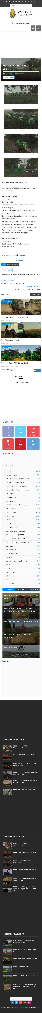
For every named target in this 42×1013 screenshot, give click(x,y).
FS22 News (9, 557)
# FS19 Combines (12, 264)
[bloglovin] (19, 2)
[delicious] (35, 2)
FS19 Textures (10, 509)
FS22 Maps (9, 546)
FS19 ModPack (10, 497)
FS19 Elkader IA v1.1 (14, 648)
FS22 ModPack (10, 550)
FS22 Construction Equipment (17, 531)
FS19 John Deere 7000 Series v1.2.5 (14, 363)
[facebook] (7, 2)
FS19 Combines (7, 301)
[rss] (25, 2)
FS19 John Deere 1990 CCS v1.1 (26, 958)
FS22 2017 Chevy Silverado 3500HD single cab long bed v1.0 (24, 889)
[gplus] (13, 2)
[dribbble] (22, 2)
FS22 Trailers (10, 580)
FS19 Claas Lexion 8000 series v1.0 (14, 317)
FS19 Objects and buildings (16, 505)
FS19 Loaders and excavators (17, 490)
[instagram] (32, 2)
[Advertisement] (21, 44)
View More (36, 294)
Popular (8, 589)
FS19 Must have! (11, 501)
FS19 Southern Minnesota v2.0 (25, 975)
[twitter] (10, 2)
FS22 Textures (10, 572)
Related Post (7, 295)
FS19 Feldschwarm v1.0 (10, 340)
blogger (37, 370)
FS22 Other (9, 565)
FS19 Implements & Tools (15, 486)
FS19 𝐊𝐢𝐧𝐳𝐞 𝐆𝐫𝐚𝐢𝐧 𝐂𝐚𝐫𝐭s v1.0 (24, 869)
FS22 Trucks (9, 583)
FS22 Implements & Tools (15, 538)
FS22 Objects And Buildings (16, 561)
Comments (33, 589)
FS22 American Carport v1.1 (24, 755)
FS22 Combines (11, 527)
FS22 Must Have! (11, 553)
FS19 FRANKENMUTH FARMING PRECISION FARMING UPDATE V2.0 (24, 986)
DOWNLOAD (21, 261)
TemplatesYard (19, 1007)
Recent (21, 589)
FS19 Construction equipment (17, 479)
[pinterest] (16, 2)
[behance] (28, 2)
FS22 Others (9, 568)
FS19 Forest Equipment (14, 482)
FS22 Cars (9, 524)
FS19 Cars (9, 471)
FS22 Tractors (10, 576)
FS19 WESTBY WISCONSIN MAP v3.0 (21, 622)
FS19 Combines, (20, 74)
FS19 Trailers (10, 516)
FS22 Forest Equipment (14, 535)
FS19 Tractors (10, 512)
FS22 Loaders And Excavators (17, 542)
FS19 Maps (9, 494)
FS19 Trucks (9, 520)
